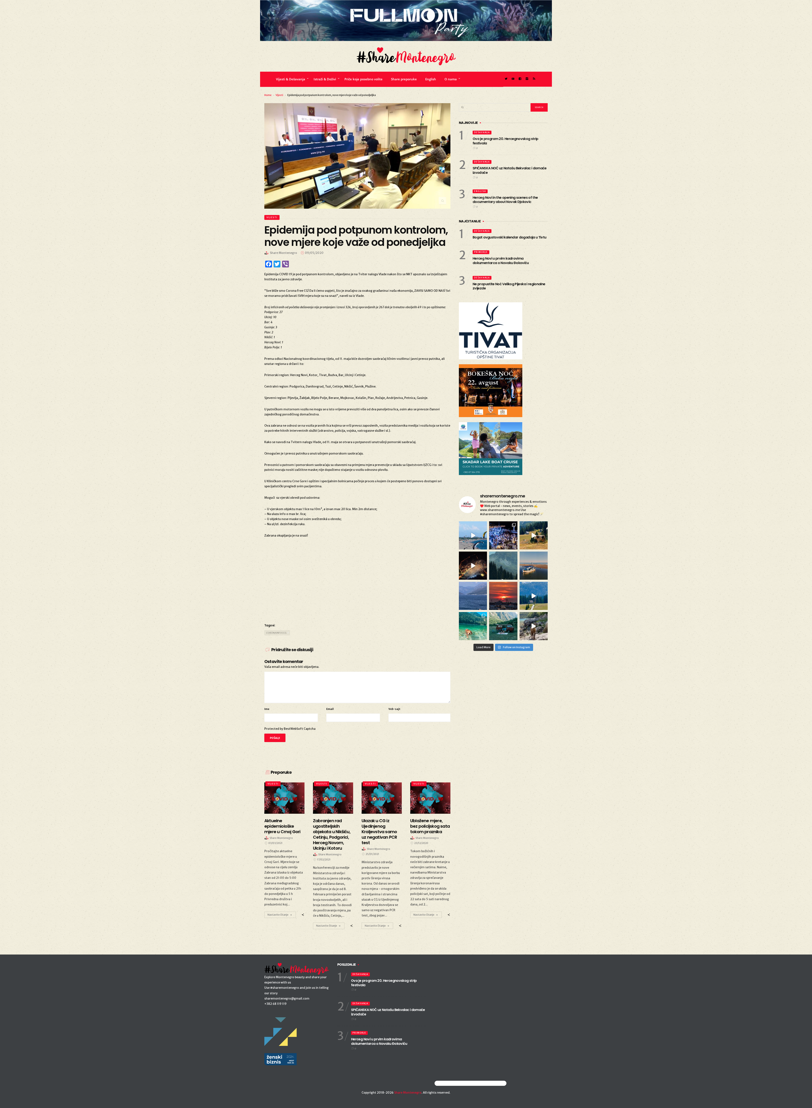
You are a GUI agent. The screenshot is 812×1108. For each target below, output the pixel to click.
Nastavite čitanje (277, 914)
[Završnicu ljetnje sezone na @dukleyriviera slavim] (503, 535)
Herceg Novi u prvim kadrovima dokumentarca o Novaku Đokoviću (501, 260)
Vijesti (279, 95)
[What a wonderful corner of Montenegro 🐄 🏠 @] (534, 535)
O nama (450, 79)
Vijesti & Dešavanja (290, 79)
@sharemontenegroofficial (453, 1083)
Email (330, 709)
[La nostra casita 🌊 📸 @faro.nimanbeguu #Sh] (473, 535)
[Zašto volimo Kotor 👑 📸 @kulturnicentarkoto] (473, 566)
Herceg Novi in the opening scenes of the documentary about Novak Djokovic (505, 199)
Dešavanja (482, 132)
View (282, 798)
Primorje (481, 252)
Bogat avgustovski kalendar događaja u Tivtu (509, 237)
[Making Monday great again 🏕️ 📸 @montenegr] (503, 626)
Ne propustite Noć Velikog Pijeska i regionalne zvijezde (509, 286)
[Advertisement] (357, 585)
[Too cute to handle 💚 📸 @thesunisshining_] (534, 626)
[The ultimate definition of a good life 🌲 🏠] (534, 596)
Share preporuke (404, 79)
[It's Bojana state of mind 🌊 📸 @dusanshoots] (534, 566)
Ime (266, 709)
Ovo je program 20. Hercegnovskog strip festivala (505, 141)
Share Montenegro (407, 1092)
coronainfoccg (276, 632)
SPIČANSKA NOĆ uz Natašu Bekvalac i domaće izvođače (510, 170)
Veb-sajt (394, 709)
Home (268, 95)
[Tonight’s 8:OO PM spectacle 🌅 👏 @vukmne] (503, 596)
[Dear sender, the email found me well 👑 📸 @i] (473, 596)
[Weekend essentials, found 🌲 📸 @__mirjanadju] (503, 566)
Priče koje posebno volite (363, 79)
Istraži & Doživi (325, 79)
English (430, 79)
